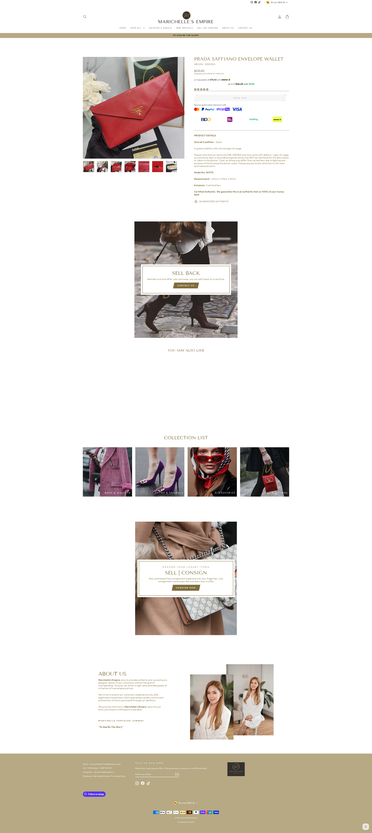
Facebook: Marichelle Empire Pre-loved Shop (104, 776)
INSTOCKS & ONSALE (160, 28)
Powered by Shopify (186, 822)
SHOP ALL (136, 28)
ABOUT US (228, 28)
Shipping (198, 73)
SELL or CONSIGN (207, 28)
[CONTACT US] (186, 279)
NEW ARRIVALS (184, 28)
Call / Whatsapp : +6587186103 (97, 768)
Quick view (107, 405)
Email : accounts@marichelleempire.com (102, 764)
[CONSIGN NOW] (186, 578)
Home (123, 28)
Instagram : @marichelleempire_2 (98, 772)
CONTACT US (245, 28)
